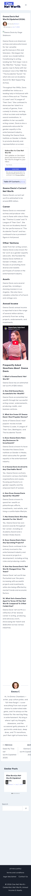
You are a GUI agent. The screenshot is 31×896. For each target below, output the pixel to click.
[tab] (13, 793)
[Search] (26, 808)
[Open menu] (25, 5)
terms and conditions (15, 872)
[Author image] (5, 24)
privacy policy (15, 868)
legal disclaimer (10, 876)
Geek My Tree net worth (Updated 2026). (9, 751)
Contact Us (23, 876)
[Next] (24, 782)
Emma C (16, 24)
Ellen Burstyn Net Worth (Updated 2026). (13, 778)
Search (5, 804)
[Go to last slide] (7, 782)
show (22, 182)
